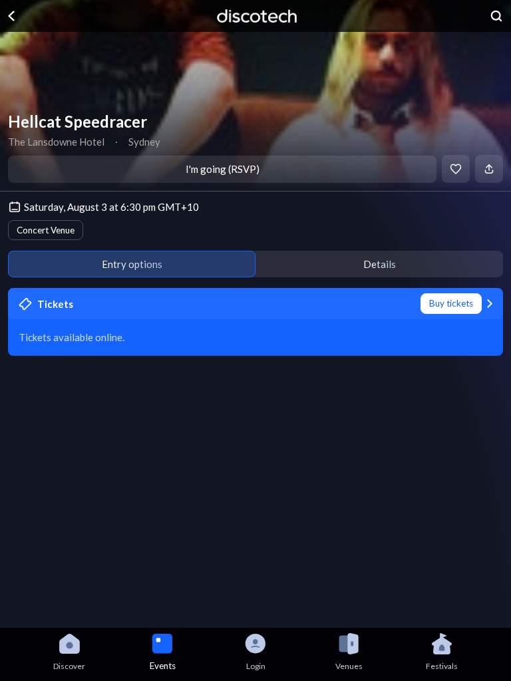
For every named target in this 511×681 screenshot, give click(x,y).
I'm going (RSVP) (222, 169)
